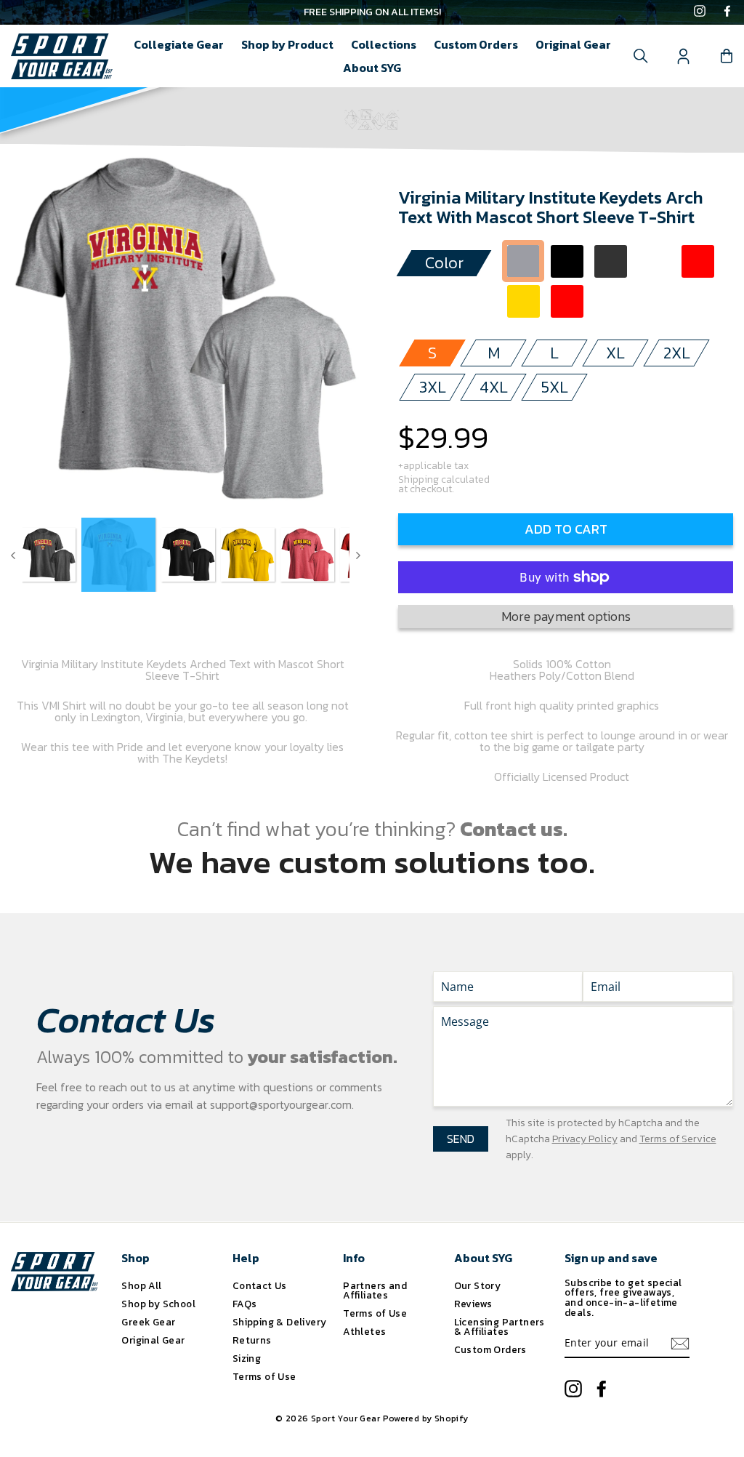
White (654, 261)
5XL (554, 387)
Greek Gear (148, 1321)
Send (460, 1138)
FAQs (244, 1303)
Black (567, 261)
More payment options (566, 616)
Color (444, 263)
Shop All (141, 1285)
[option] (372, 12)
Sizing (246, 1358)
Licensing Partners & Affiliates (499, 1326)
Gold (523, 301)
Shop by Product (287, 44)
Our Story (477, 1285)
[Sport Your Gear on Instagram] (699, 12)
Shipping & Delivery (279, 1321)
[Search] (641, 56)
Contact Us (259, 1285)
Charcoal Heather (610, 261)
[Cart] (726, 56)
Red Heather (567, 301)
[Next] (358, 555)
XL (615, 353)
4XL (494, 387)
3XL (432, 387)
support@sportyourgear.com (281, 1104)
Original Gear (573, 44)
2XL (676, 353)
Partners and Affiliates (375, 1290)
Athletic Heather (523, 261)
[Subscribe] (680, 1343)
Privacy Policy (585, 1139)
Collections (383, 44)
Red (698, 261)
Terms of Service (677, 1139)
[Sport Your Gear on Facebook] (727, 12)
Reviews (473, 1303)
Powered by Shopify (426, 1418)
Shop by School (158, 1303)
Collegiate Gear (179, 44)
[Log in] (684, 56)
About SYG (372, 67)
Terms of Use (264, 1376)
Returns (252, 1340)
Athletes (364, 1331)
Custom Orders (476, 44)
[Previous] (13, 555)
